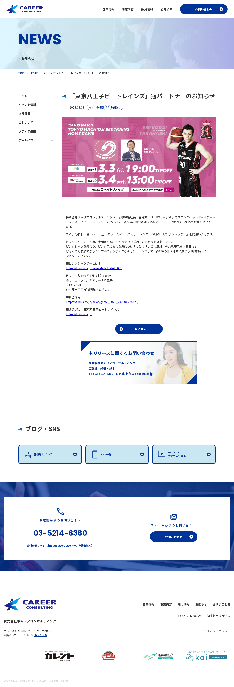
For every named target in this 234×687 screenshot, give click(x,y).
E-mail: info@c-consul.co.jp (134, 373)
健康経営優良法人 (218, 616)
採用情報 (147, 9)
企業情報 (108, 9)
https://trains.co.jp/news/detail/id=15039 (94, 268)
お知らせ (166, 9)
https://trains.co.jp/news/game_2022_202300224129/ (102, 302)
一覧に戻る (139, 329)
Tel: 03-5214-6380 (102, 373)
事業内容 (128, 9)
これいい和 (26, 122)
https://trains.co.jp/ (79, 314)
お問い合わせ (204, 9)
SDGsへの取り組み (188, 616)
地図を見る (40, 635)
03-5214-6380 (60, 533)
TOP (21, 73)
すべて (23, 95)
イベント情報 (27, 104)
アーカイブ (26, 140)
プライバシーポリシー (215, 630)
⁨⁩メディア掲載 (27, 131)
